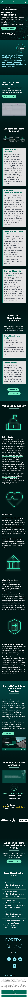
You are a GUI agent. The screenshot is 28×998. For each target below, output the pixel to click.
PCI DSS (23, 596)
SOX (3, 598)
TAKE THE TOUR (9, 96)
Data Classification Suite (12, 337)
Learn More (8, 734)
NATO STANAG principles (9, 477)
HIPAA (23, 533)
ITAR (16, 468)
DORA (9, 598)
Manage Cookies (14, 996)
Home (2, 8)
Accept (14, 990)
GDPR (17, 648)
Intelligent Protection (14, 275)
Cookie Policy (7, 980)
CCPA (21, 648)
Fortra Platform (10, 8)
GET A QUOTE (14, 394)
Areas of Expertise (10, 975)
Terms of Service (17, 980)
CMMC (22, 468)
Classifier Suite (11, 363)
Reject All (14, 993)
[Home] (2, 2)
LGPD (3, 650)
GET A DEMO (13, 390)
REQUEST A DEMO (8, 28)
